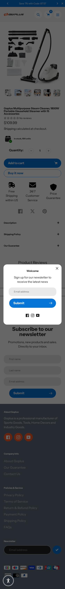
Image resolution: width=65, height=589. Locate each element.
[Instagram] (32, 315)
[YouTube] (38, 315)
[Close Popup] (57, 268)
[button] (8, 580)
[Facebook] (27, 315)
